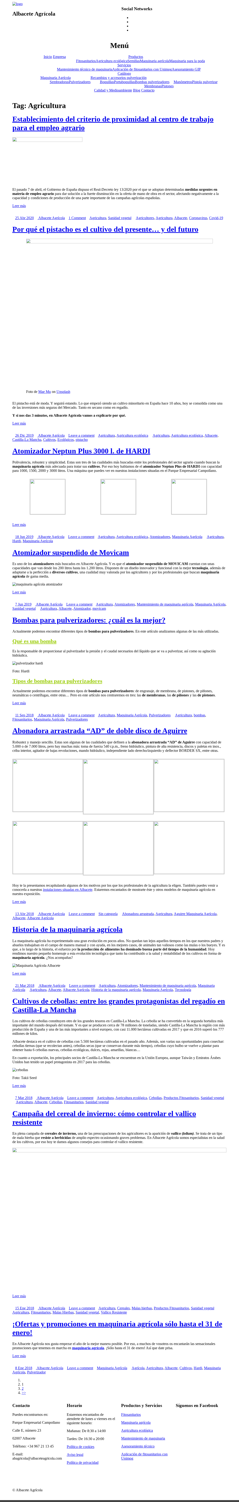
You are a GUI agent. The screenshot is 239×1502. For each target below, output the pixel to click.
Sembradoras (59, 82)
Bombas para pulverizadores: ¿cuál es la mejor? (88, 620)
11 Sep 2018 (24, 715)
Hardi (16, 541)
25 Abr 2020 (24, 218)
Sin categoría (108, 914)
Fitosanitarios (86, 61)
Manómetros (183, 82)
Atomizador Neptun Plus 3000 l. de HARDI (81, 451)
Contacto (148, 90)
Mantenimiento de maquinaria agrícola (165, 604)
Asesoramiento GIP (186, 69)
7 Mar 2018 (23, 1098)
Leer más (19, 206)
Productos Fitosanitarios (181, 1098)
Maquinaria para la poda (187, 61)
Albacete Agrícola (51, 218)
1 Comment (77, 218)
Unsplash (63, 392)
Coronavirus (198, 218)
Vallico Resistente (114, 1312)
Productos (135, 57)
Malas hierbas (142, 1308)
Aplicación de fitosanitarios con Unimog (142, 69)
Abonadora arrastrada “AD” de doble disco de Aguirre (99, 730)
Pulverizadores (80, 82)
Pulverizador (36, 1372)
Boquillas (107, 82)
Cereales (123, 1308)
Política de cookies (80, 1447)
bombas (199, 715)
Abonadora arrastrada (138, 914)
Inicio (48, 57)
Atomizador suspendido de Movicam (70, 552)
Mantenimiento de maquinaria (143, 1438)
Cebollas (155, 1098)
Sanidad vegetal (119, 218)
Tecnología (183, 990)
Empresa (59, 57)
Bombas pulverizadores (152, 82)
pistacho (82, 440)
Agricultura (97, 218)
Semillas (133, 61)
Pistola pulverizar (205, 82)
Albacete (180, 218)
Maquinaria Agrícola (55, 78)
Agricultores (145, 218)
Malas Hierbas (63, 1312)
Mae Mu (44, 392)
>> (24, 1393)
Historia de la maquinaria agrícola (67, 929)
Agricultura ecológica (111, 61)
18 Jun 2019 (24, 537)
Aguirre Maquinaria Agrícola (195, 914)
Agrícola (138, 1368)
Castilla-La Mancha (26, 440)
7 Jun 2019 (23, 604)
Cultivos (49, 440)
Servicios (124, 65)
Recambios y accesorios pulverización (119, 78)
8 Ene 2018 (23, 1368)
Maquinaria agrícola (154, 61)
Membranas (153, 86)
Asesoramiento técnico (138, 1446)
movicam (99, 608)
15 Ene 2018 (24, 1308)
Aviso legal (75, 1455)
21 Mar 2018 (24, 986)
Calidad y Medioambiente (113, 90)
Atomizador (82, 608)
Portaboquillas (124, 82)
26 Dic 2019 (24, 435)
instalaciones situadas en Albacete (67, 890)
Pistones (168, 86)
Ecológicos (65, 440)
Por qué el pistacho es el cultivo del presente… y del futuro (105, 229)
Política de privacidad (82, 1463)
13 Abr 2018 (24, 914)
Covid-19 (216, 218)
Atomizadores (160, 537)
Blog (136, 90)
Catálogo (124, 73)
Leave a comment (81, 435)
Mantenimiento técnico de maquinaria (84, 69)
